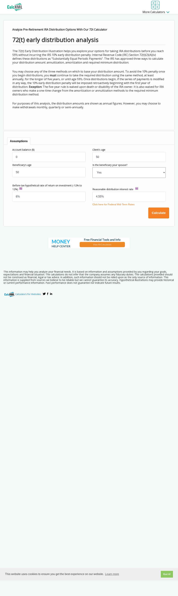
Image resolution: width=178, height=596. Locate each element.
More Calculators (154, 12)
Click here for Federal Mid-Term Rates (113, 204)
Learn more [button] (112, 574)
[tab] (18, 141)
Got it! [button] (167, 574)
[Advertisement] (89, 258)
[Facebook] (47, 294)
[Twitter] (44, 294)
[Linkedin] (51, 294)
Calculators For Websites (28, 294)
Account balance (23, 149)
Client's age (98, 149)
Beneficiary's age (21, 165)
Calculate (159, 213)
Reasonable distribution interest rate (113, 189)
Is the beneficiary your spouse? (109, 165)
